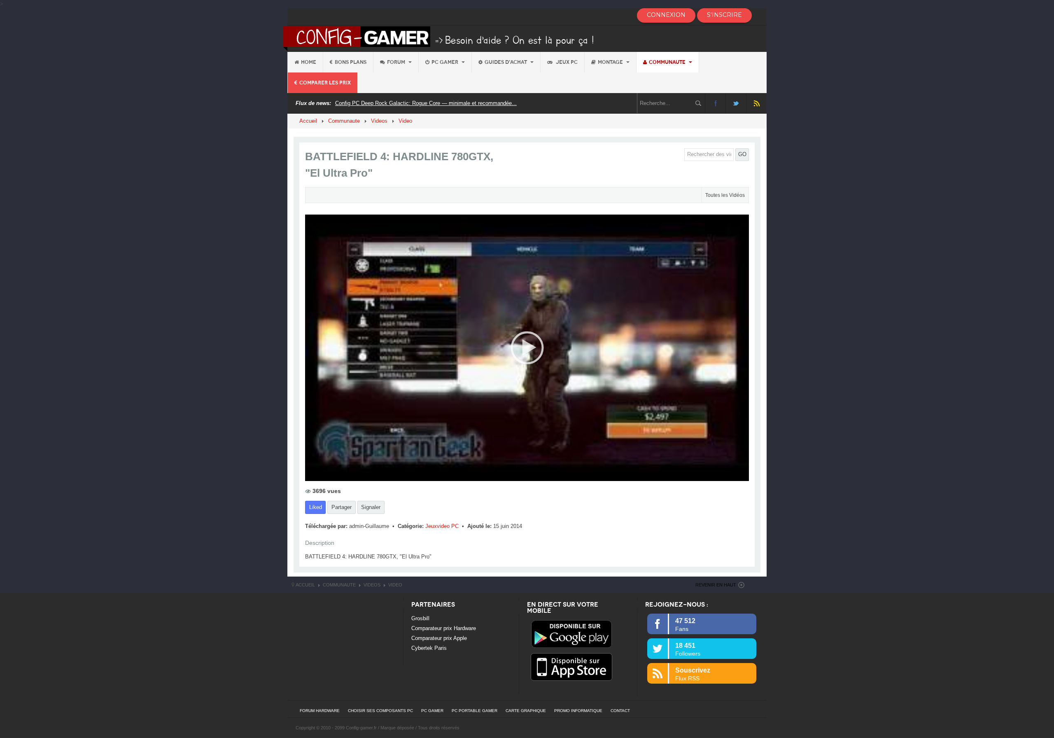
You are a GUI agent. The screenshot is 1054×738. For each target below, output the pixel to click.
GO (742, 154)
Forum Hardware (320, 710)
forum (396, 62)
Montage (611, 62)
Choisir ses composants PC (380, 710)
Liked (315, 507)
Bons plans (350, 62)
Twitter (736, 103)
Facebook (715, 103)
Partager (341, 507)
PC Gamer (445, 62)
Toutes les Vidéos (725, 195)
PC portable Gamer (474, 710)
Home (308, 62)
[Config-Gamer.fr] (439, 38)
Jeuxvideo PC (442, 526)
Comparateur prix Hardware (443, 628)
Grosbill (420, 618)
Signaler (370, 507)
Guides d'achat (506, 62)
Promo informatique (578, 710)
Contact (620, 710)
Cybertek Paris (429, 648)
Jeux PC (566, 62)
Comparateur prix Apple (439, 638)
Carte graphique (526, 710)
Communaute (668, 62)
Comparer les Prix (325, 83)
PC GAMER (432, 710)
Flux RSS (756, 103)
